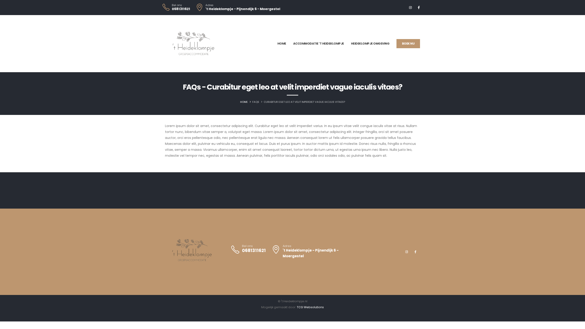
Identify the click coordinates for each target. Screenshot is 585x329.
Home (281, 43)
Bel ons (177, 5)
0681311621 (181, 9)
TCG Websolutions (310, 307)
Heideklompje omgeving (370, 43)
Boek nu (408, 43)
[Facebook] (418, 7)
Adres (209, 5)
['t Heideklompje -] (193, 43)
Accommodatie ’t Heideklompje (318, 43)
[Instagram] (410, 7)
